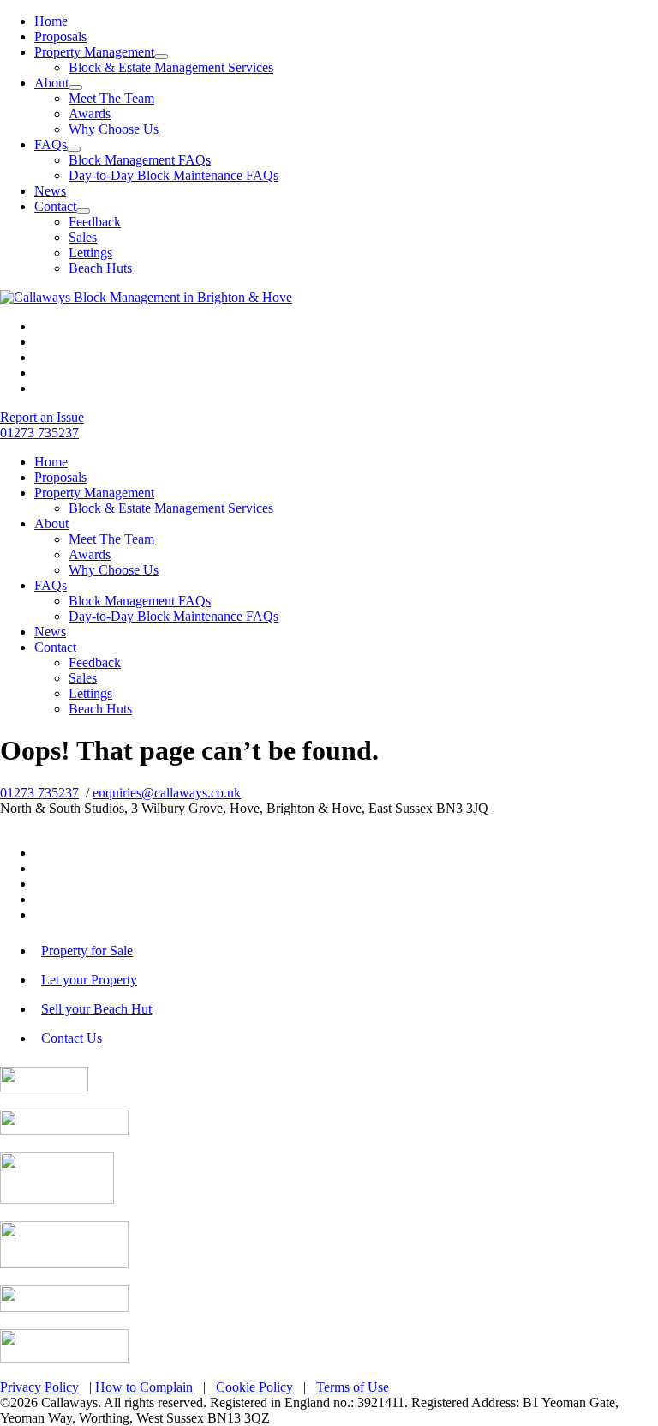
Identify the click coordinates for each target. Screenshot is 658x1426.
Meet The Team (111, 98)
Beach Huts (100, 268)
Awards (90, 113)
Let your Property (89, 979)
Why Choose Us (114, 129)
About (51, 82)
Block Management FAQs (140, 160)
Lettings (90, 252)
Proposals (60, 36)
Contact (55, 206)
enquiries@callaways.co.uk (167, 792)
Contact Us (71, 1038)
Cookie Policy (254, 1387)
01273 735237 (39, 792)
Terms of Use (352, 1387)
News (50, 191)
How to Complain (144, 1387)
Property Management (94, 52)
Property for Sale (87, 950)
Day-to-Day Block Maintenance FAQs (173, 175)
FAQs (50, 144)
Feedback (95, 221)
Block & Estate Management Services (171, 67)
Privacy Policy (39, 1387)
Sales (83, 237)
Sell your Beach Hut (96, 1009)
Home (51, 21)
